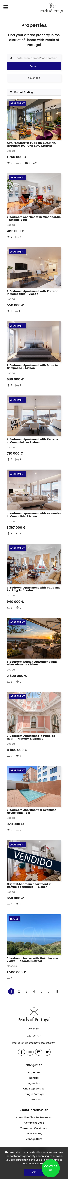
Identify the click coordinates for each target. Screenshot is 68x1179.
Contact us (34, 1099)
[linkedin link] (38, 1052)
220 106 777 (34, 1035)
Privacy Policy (34, 1133)
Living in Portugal (34, 1094)
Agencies (34, 1083)
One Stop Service (34, 1088)
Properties (34, 1072)
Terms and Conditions (34, 1128)
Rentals (34, 1077)
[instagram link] (30, 1052)
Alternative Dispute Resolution (33, 1117)
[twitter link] (47, 1052)
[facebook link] (21, 1052)
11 (57, 991)
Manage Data (34, 1139)
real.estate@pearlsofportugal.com (33, 1042)
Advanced (34, 78)
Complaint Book (34, 1122)
